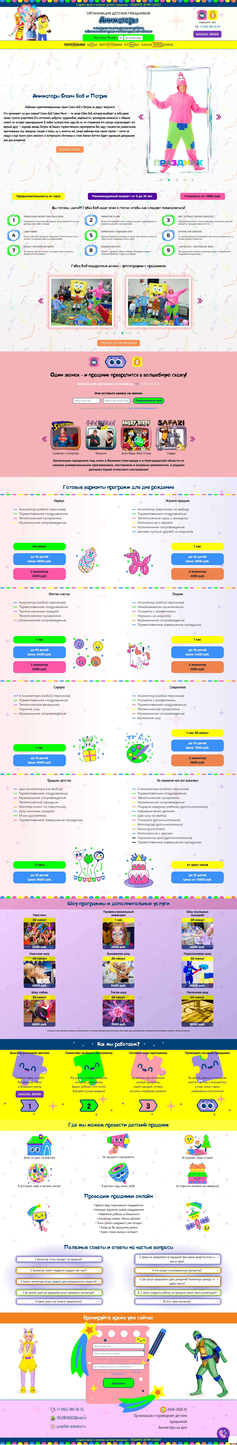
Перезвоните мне (148, 400)
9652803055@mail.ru (71, 1417)
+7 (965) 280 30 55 (210, 27)
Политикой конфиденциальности (143, 408)
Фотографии (110, 45)
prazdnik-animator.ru (71, 1426)
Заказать (118, 1383)
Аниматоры (118, 20)
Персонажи (74, 45)
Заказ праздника (157, 45)
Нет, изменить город (133, 38)
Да (121, 38)
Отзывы (131, 45)
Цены (92, 45)
